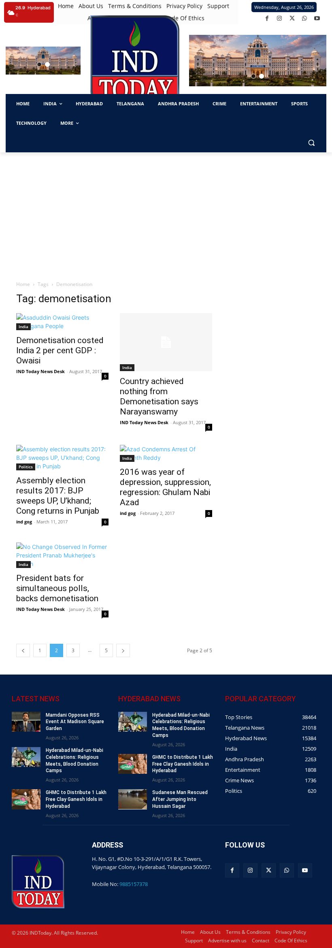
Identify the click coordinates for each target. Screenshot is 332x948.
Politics (26, 467)
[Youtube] (317, 18)
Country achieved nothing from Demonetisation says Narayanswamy (159, 396)
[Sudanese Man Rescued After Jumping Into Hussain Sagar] (132, 799)
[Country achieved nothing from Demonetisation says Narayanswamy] (166, 342)
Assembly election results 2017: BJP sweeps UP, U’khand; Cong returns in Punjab (57, 496)
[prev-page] (23, 650)
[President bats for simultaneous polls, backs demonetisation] (62, 555)
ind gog (24, 522)
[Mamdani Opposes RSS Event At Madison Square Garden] (26, 722)
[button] (39, 64)
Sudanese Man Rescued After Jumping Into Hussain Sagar (180, 799)
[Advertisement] (166, 213)
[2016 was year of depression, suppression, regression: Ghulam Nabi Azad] (166, 453)
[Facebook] (267, 18)
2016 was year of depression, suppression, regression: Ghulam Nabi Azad (165, 487)
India (23, 326)
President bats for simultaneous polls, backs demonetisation (57, 588)
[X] (292, 18)
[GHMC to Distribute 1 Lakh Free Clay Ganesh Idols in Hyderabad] (26, 799)
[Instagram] (279, 18)
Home (23, 284)
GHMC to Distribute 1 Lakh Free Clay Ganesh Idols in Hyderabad (76, 799)
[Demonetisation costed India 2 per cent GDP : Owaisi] (62, 321)
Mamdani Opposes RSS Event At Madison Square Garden (75, 722)
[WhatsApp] (304, 18)
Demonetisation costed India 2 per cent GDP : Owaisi (60, 350)
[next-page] (123, 650)
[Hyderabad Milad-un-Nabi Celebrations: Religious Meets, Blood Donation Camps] (26, 757)
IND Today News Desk (40, 371)
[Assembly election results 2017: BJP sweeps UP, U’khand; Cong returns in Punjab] (62, 457)
